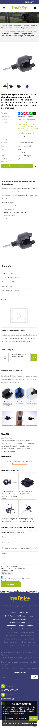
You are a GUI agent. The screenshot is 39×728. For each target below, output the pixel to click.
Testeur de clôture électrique (11, 636)
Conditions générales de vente (10, 581)
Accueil (4, 26)
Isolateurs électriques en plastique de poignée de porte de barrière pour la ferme (26, 520)
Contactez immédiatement (17, 166)
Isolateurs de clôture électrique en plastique (18, 28)
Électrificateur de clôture (15, 616)
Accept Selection (21, 718)
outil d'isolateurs (7, 438)
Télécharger (34, 357)
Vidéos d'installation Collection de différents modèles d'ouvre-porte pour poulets (19, 652)
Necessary (8, 723)
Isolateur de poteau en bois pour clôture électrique (26, 493)
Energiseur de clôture (27, 633)
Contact (25, 629)
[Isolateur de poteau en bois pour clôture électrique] (27, 481)
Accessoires (8, 573)
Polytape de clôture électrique (11, 639)
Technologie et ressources (19, 622)
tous (10, 26)
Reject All (10, 718)
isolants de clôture (8, 451)
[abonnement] (34, 677)
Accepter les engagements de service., (16, 580)
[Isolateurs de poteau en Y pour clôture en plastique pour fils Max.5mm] (9, 508)
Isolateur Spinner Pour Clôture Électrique (16, 441)
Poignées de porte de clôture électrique (27, 645)
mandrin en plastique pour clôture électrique (18, 443)
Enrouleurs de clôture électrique (27, 639)
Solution (31, 616)
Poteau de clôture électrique (11, 645)
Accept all (33, 718)
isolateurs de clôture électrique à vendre (16, 449)
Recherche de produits (15, 626)
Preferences (27, 723)
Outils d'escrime (10, 642)
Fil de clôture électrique (27, 636)
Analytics (18, 723)
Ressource (15, 629)
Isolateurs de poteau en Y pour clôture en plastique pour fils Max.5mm (9, 519)
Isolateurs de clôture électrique (25, 26)
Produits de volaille (11, 633)
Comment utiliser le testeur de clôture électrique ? (19, 662)
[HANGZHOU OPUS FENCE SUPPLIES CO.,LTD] (19, 8)
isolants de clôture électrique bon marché (16, 446)
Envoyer (10, 585)
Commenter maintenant (19, 464)
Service (30, 626)
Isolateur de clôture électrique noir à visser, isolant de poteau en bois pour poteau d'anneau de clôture (9, 495)
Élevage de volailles (19, 619)
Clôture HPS (23, 613)
